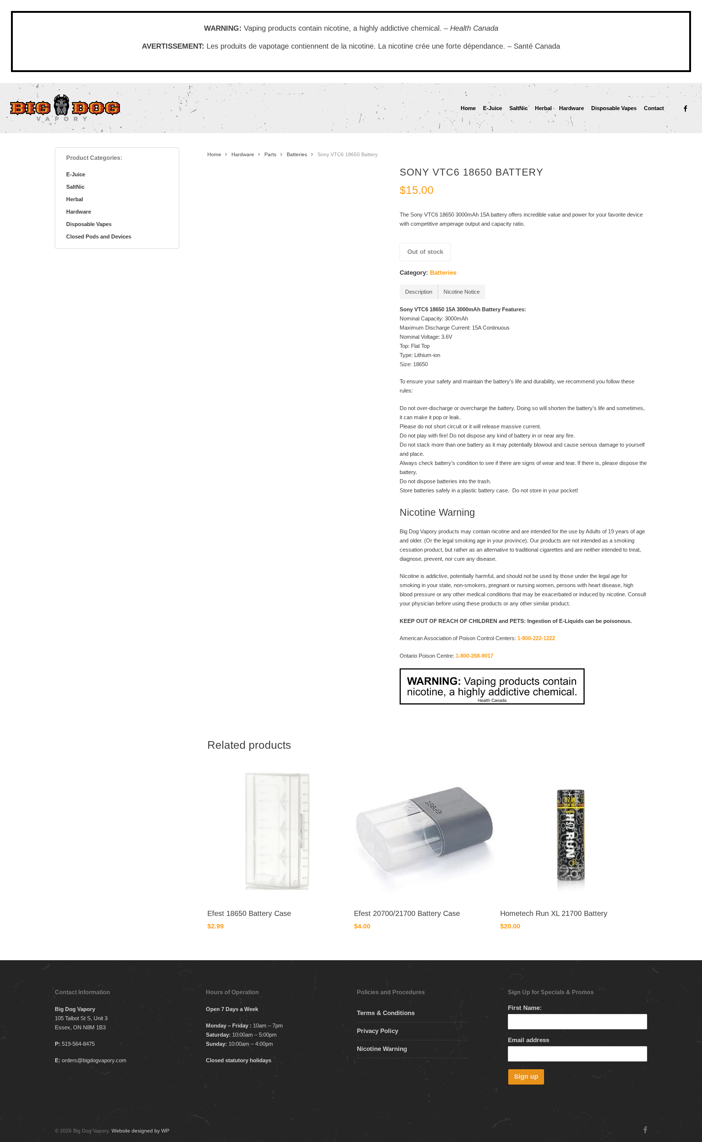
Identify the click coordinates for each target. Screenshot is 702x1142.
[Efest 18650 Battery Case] (277, 830)
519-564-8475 (78, 1044)
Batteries (297, 154)
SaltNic (75, 187)
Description (418, 292)
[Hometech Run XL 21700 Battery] (570, 830)
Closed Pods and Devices (98, 236)
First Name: (525, 1007)
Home (214, 154)
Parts (270, 154)
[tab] (419, 292)
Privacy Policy (377, 1031)
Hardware (78, 212)
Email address (528, 1040)
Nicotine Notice (462, 292)
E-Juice (75, 174)
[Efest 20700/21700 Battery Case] (424, 830)
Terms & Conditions (386, 1013)
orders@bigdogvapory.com (94, 1060)
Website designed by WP (140, 1131)
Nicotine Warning (382, 1048)
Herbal (74, 199)
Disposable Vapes (89, 224)
